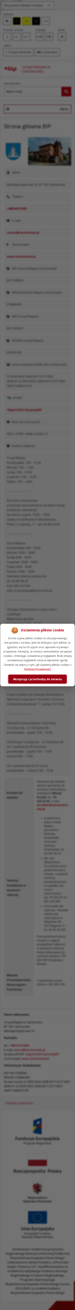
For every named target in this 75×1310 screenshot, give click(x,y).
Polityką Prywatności (37, 669)
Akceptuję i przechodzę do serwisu (37, 679)
